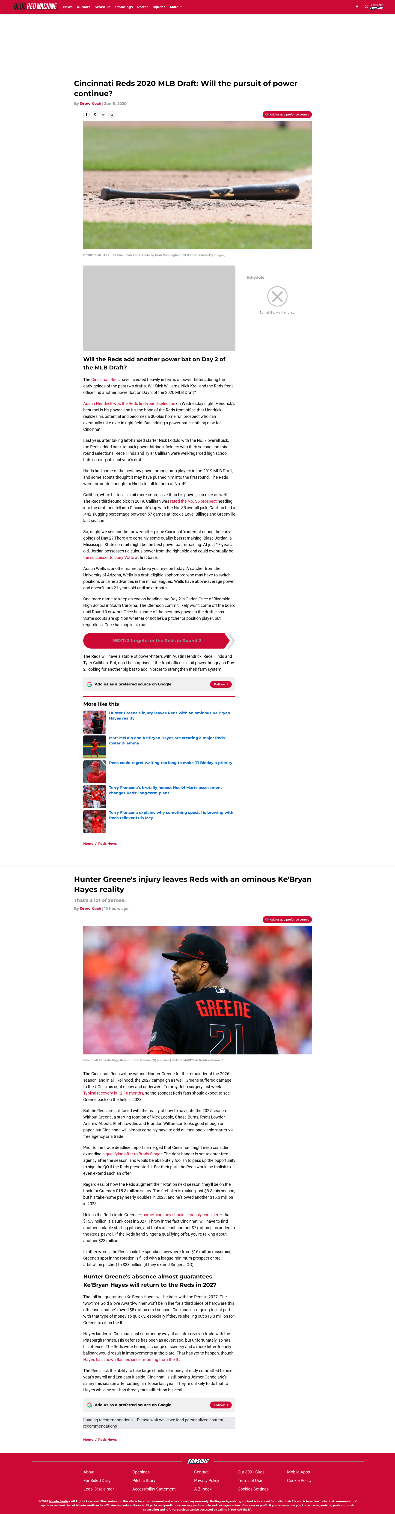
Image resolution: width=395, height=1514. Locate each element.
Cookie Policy (299, 1480)
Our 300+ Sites (251, 1472)
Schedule (103, 7)
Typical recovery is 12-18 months (113, 1093)
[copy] (111, 114)
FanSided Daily (97, 1480)
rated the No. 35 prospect (193, 501)
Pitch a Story (143, 1480)
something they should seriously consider (180, 1214)
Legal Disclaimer (98, 1489)
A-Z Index (203, 1489)
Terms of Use (250, 1480)
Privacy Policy (206, 1480)
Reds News (107, 843)
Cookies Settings (253, 1489)
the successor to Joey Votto (108, 557)
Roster (142, 7)
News (67, 7)
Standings (124, 7)
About (89, 1472)
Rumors (83, 7)
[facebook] (357, 6)
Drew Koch (90, 103)
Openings (141, 1472)
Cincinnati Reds (105, 379)
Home (88, 843)
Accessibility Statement (154, 1489)
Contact (201, 1472)
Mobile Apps (298, 1472)
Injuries (159, 7)
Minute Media (58, 1501)
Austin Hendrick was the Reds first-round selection (129, 403)
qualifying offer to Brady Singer (134, 1153)
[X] (366, 6)
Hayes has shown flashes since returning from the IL (131, 1359)
